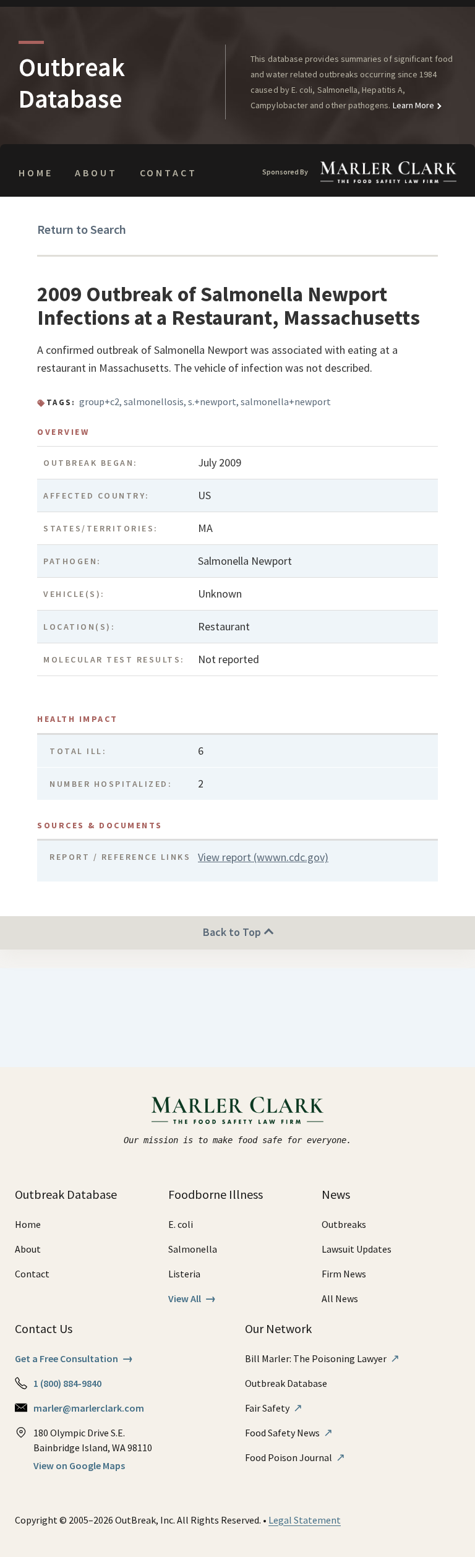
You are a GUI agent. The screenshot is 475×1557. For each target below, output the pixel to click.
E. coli (180, 1224)
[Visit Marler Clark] (238, 1110)
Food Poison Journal (295, 1457)
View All (192, 1298)
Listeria (184, 1273)
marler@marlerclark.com (88, 1408)
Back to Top (233, 932)
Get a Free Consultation (74, 1358)
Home (36, 173)
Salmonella (192, 1249)
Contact (168, 173)
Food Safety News (289, 1432)
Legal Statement (304, 1520)
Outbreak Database (286, 1383)
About (96, 173)
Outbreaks (344, 1224)
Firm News (344, 1273)
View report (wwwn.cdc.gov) (263, 857)
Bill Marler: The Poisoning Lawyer (322, 1358)
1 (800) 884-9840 (67, 1383)
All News (340, 1298)
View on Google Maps (79, 1465)
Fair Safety (273, 1408)
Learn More (413, 105)
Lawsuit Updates (357, 1249)
